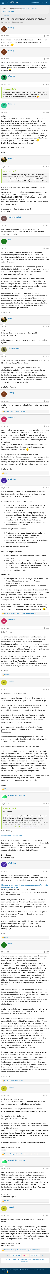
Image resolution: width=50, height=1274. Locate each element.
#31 (47, 426)
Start (3, 1272)
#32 (47, 488)
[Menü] (3, 2)
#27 (47, 248)
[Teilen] (43, 36)
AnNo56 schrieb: (8, 808)
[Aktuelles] (42, 2)
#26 (47, 225)
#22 (47, 59)
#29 (47, 357)
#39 (47, 1169)
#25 (47, 167)
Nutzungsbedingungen (10, 1270)
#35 (47, 804)
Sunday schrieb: (8, 89)
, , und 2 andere (22, 1250)
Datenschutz (24, 1270)
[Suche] (47, 2)
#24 (47, 112)
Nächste (34, 1255)
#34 (47, 689)
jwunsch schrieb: (8, 171)
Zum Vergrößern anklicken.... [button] (25, 827)
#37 (47, 952)
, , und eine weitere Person (20, 613)
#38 (47, 1095)
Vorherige (16, 1255)
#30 (47, 401)
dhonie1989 (7, 22)
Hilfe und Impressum (37, 1270)
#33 (47, 628)
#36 (47, 871)
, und (15, 411)
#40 (47, 1215)
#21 (47, 36)
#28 (47, 327)
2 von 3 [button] (25, 1255)
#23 (47, 84)
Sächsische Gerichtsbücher (11, 835)
